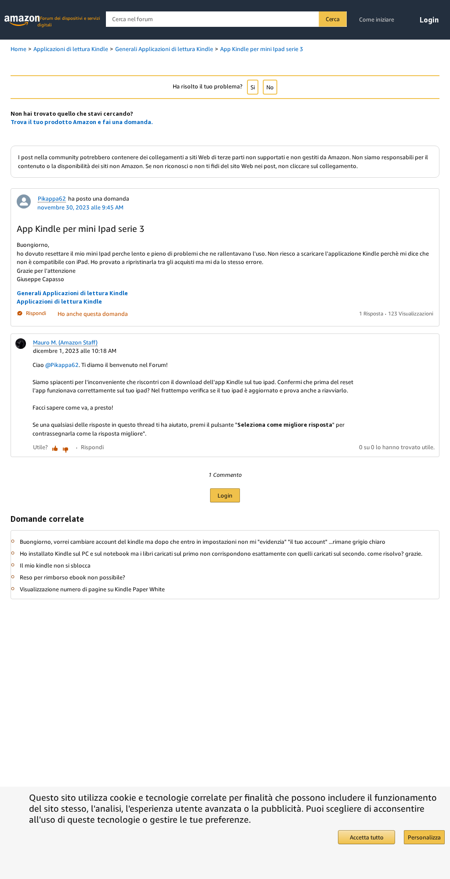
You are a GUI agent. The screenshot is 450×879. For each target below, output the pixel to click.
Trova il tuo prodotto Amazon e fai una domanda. (82, 121)
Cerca (333, 18)
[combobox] (226, 19)
